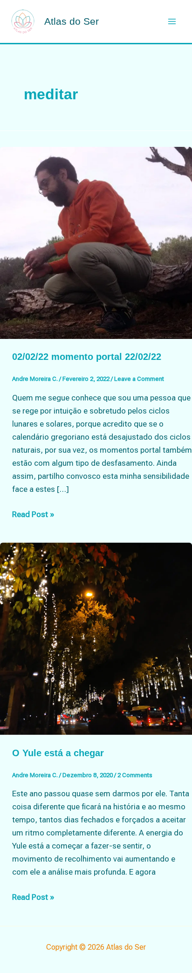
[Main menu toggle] (172, 21)
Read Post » (33, 515)
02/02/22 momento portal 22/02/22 (86, 357)
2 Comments (134, 775)
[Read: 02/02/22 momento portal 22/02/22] (96, 242)
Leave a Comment (139, 378)
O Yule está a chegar (58, 753)
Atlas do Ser (71, 21)
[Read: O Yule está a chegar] (96, 638)
